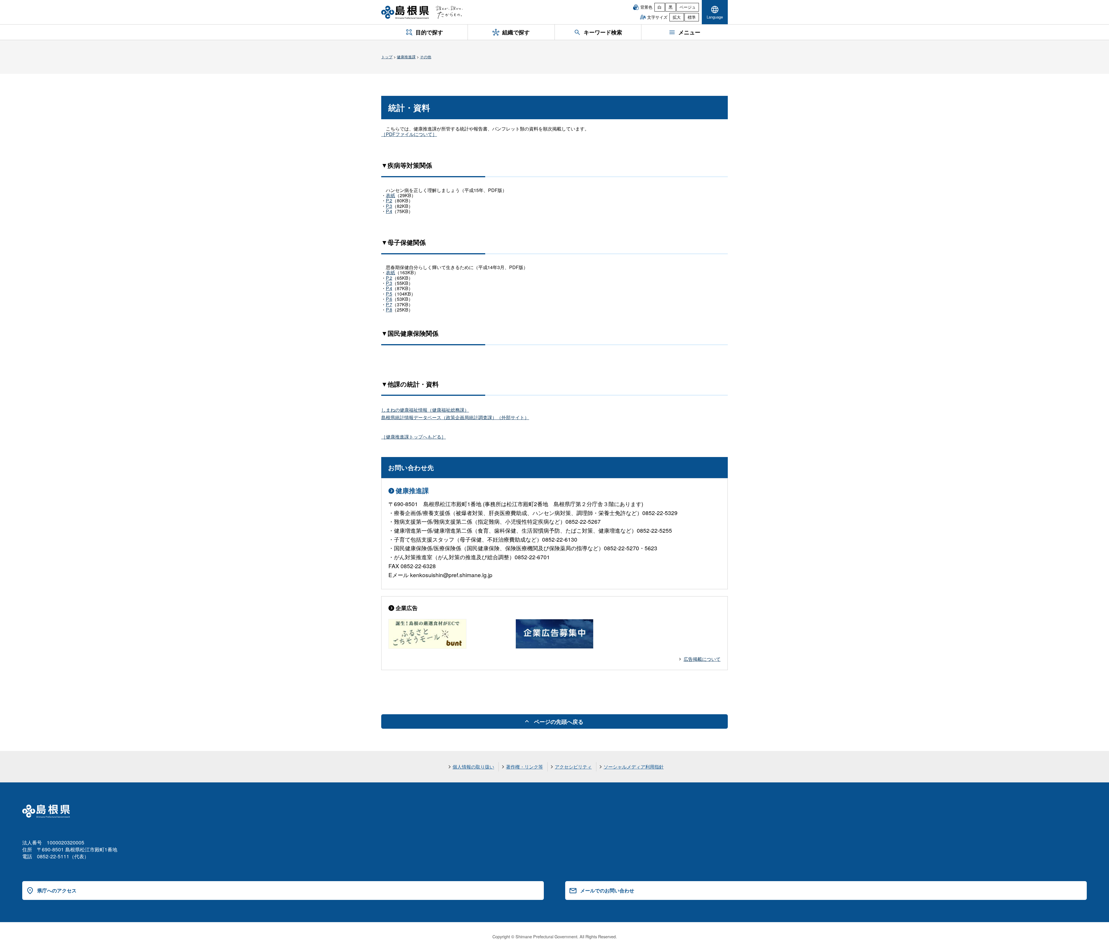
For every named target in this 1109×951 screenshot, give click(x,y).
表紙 (390, 195)
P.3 (389, 206)
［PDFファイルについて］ (409, 134)
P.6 (389, 299)
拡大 (677, 17)
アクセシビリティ (573, 766)
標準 (692, 17)
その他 (425, 56)
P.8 (389, 309)
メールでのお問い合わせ (607, 890)
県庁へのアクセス (57, 890)
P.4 (389, 211)
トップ (386, 56)
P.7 (389, 304)
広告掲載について (702, 659)
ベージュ (688, 7)
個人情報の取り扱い (473, 766)
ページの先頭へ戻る (558, 721)
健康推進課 (406, 56)
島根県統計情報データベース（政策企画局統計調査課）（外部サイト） (455, 417)
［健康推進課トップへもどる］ (413, 436)
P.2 (389, 200)
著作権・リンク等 (524, 766)
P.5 (389, 293)
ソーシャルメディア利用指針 (634, 766)
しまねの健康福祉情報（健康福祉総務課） (425, 409)
